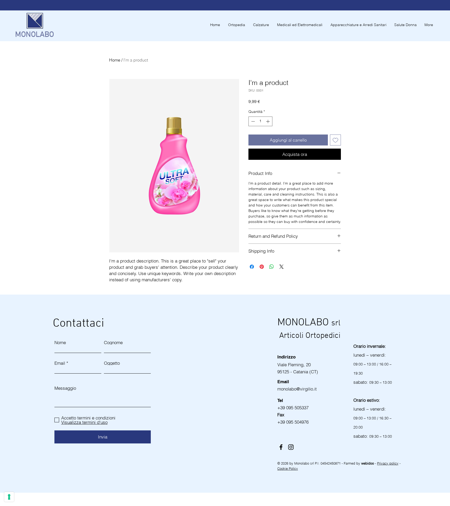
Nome (60, 342)
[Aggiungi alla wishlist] (335, 140)
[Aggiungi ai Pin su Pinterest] (262, 267)
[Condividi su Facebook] (252, 267)
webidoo (368, 463)
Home (114, 60)
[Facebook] (281, 447)
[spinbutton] (260, 121)
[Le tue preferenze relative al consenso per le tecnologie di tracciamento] (9, 497)
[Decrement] (252, 121)
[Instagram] (291, 447)
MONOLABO (34, 35)
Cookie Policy (287, 468)
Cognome (113, 342)
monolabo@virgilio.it (297, 389)
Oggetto (112, 363)
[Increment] (268, 121)
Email (59, 363)
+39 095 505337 (293, 407)
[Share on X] (281, 267)
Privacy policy (387, 463)
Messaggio (65, 388)
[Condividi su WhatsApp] (271, 267)
